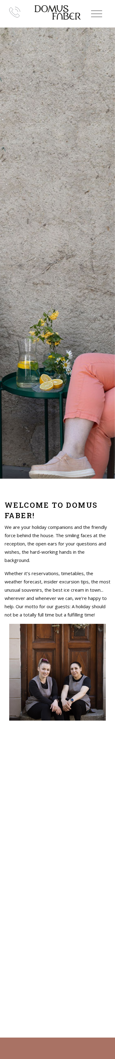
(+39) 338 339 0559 (14, 12)
